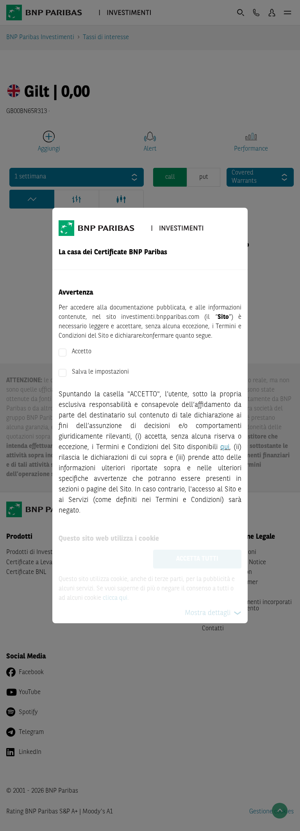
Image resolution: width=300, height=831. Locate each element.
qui (224, 447)
